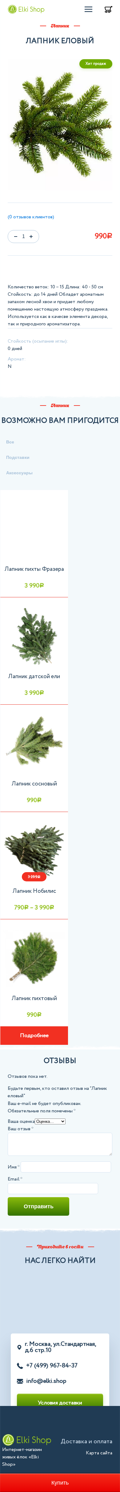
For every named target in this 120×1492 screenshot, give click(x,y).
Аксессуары (19, 472)
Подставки (18, 457)
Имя (13, 1167)
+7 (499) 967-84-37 (52, 1366)
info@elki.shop (46, 1381)
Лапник (60, 406)
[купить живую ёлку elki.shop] (26, 9)
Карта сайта (99, 1453)
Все (10, 441)
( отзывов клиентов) (31, 217)
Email (15, 1179)
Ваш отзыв (21, 1128)
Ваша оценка (21, 1121)
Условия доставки (60, 1403)
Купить (60, 1483)
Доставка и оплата (86, 1441)
